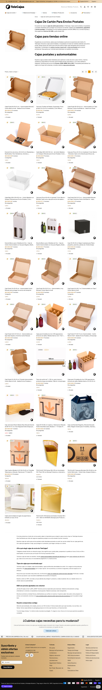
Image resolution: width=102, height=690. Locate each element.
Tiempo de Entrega (73, 650)
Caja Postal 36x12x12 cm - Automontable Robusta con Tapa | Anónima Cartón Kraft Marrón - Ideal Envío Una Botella (82, 198)
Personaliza (93, 686)
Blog (69, 668)
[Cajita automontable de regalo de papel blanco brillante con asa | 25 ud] (19, 498)
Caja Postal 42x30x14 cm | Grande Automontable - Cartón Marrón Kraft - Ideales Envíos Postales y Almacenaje (19, 380)
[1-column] (82, 71)
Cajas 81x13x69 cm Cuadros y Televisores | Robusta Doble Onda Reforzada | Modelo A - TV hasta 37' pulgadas (50, 426)
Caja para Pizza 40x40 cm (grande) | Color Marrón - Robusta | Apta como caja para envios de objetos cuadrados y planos (50, 198)
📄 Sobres (44, 13)
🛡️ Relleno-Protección (58, 13)
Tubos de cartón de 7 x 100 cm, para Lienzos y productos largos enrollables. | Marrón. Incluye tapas (50, 380)
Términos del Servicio (92, 648)
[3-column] (89, 71)
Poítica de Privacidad (92, 650)
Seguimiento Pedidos (55, 663)
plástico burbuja (55, 47)
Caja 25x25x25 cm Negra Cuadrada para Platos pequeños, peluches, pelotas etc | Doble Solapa (81, 244)
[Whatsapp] (31, 655)
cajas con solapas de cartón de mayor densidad (60, 573)
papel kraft (63, 47)
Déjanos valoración (54, 655)
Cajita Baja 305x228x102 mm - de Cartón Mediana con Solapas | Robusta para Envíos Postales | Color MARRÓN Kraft (50, 153)
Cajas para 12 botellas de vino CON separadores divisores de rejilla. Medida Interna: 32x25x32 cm (81, 380)
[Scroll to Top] (99, 682)
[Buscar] (81, 6)
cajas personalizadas (69, 65)
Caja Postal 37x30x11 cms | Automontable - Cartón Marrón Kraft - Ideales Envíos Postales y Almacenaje (82, 334)
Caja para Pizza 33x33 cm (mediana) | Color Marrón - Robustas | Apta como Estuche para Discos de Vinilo (82, 153)
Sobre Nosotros (72, 663)
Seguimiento (71, 648)
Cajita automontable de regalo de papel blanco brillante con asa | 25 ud (18, 516)
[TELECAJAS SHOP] (15, 7)
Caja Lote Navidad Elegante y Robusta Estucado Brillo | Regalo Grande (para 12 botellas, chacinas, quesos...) (81, 426)
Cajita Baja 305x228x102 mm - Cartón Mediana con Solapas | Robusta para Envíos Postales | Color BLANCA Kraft (19, 198)
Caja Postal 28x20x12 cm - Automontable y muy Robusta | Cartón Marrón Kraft (49, 289)
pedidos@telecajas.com (32, 652)
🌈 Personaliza (86, 13)
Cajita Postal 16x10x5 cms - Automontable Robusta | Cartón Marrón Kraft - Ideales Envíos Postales (19, 107)
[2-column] (86, 71)
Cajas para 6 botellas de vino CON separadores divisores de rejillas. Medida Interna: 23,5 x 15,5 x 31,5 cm (49, 335)
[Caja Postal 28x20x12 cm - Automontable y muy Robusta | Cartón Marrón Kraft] (51, 271)
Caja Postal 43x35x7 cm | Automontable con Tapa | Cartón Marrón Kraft (82, 289)
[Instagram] (27, 655)
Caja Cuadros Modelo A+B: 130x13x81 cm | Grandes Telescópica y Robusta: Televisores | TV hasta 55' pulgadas (19, 471)
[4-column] (92, 71)
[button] (95, 7)
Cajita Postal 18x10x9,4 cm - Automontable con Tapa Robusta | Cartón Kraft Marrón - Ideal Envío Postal (82, 107)
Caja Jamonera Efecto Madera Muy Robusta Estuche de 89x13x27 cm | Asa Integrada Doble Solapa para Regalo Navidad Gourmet (19, 426)
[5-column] (96, 71)
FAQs (50, 665)
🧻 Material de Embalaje (28, 13)
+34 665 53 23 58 (30, 650)
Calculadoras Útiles (73, 670)
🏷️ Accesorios (73, 13)
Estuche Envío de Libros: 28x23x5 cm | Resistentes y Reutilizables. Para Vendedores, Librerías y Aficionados (19, 153)
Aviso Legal (89, 660)
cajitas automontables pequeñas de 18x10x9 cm (53, 556)
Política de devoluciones (92, 658)
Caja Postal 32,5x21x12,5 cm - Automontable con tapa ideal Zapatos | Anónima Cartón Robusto (18, 334)
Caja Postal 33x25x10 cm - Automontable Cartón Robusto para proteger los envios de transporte (18, 289)
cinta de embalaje (72, 47)
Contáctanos (53, 653)
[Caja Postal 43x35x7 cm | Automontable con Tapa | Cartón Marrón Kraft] (82, 271)
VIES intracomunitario (74, 655)
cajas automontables (29, 568)
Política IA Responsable (92, 653)
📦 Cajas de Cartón (10, 13)
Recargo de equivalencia (74, 653)
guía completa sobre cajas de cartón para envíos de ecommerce (53, 596)
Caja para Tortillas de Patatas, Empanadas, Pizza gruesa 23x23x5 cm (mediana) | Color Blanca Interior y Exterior (49, 107)
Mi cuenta (52, 648)
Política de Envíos (91, 655)
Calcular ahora (51, 631)
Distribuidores (71, 665)
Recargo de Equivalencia (56, 650)
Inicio (36, 16)
